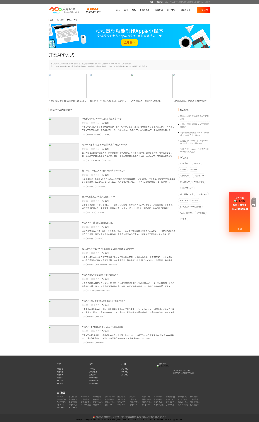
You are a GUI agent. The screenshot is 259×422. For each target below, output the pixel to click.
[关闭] (240, 229)
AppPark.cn (187, 370)
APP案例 (60, 396)
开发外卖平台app (123, 399)
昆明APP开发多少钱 (137, 405)
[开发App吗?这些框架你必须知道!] (64, 222)
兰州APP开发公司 (123, 405)
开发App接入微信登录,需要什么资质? (100, 275)
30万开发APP (185, 182)
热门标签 (60, 20)
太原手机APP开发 (148, 402)
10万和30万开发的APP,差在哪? (146, 101)
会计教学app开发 (172, 396)
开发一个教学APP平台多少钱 (91, 396)
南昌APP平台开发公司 (174, 402)
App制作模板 (93, 383)
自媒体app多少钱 (148, 399)
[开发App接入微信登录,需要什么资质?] (64, 274)
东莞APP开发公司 (75, 407)
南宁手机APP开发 (148, 405)
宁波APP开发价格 (172, 405)
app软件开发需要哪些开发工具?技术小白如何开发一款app (194, 133)
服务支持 (171, 9)
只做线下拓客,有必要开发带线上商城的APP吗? (104, 144)
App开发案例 (93, 380)
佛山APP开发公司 (63, 407)
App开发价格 (93, 377)
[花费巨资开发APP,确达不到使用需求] (191, 75)
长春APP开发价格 (75, 405)
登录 (151, 2)
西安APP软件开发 (111, 402)
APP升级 (99, 342)
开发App (90, 186)
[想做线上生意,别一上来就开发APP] (64, 196)
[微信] (253, 204)
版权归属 (183, 169)
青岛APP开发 (158, 405)
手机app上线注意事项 (186, 396)
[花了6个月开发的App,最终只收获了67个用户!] (64, 170)
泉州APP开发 (183, 405)
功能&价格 (145, 9)
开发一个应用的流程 (161, 396)
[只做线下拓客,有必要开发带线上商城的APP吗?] (64, 144)
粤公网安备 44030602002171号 (107, 417)
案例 (126, 9)
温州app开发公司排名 (174, 399)
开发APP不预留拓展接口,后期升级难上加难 (102, 327)
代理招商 (159, 9)
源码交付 (197, 163)
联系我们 (124, 371)
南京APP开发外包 (87, 402)
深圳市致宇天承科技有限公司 (183, 373)
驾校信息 (133, 399)
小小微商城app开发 (112, 399)
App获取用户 (100, 186)
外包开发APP (185, 163)
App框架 (99, 238)
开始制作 (204, 9)
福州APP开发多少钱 (185, 402)
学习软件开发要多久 (76, 396)
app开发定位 (182, 399)
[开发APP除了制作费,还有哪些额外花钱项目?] (64, 300)
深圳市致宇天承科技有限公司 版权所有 (152, 417)
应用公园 (105, 122)
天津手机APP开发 (99, 402)
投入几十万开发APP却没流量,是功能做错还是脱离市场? (108, 249)
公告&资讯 (186, 9)
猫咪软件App (110, 396)
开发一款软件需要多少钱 (126, 396)
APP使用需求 (199, 182)
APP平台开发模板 (99, 399)
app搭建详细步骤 (63, 399)
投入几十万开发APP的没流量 (106, 264)
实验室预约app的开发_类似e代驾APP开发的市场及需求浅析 (194, 142)
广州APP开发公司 (63, 402)
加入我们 (124, 374)
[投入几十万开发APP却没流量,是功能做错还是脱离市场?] (64, 248)
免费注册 (159, 2)
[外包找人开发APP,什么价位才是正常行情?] (64, 118)
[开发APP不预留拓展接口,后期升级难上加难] (64, 326)
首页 (118, 9)
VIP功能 (92, 369)
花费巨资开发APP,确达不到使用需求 (189, 101)
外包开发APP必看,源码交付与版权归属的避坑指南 (73, 101)
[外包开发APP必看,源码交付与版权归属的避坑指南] (68, 75)
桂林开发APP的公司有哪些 (200, 405)
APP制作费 (100, 316)
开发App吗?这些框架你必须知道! (97, 223)
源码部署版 (93, 371)
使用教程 (60, 371)
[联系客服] (253, 200)
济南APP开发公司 (136, 402)
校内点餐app (195, 396)
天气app (133, 396)
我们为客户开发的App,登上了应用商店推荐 (110, 101)
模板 (134, 9)
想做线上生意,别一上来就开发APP (98, 196)
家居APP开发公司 (75, 399)
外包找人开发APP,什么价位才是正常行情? (102, 118)
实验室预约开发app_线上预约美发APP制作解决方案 (194, 150)
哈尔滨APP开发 (98, 405)
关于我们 (124, 369)
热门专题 (60, 383)
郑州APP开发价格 (123, 402)
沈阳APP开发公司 (63, 405)
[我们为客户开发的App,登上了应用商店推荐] (109, 75)
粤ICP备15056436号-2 (129, 417)
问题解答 (60, 369)
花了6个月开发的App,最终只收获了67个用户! (103, 170)
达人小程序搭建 (86, 399)
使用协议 (60, 377)
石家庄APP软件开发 (197, 402)
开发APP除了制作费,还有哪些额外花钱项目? (103, 301)
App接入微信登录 (93, 290)
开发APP (106, 134)
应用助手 (60, 374)
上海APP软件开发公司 (77, 402)
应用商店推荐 (185, 175)
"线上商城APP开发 (93, 160)
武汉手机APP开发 (160, 402)
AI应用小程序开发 (99, 396)
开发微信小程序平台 (197, 399)
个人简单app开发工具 (162, 399)
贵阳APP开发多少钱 (112, 405)
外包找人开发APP (93, 134)
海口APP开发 (86, 405)
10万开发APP (199, 175)
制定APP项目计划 (148, 396)
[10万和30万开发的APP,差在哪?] (150, 75)
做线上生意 (91, 212)
